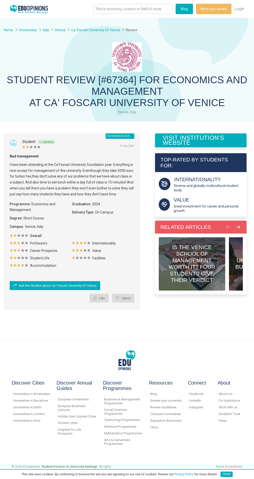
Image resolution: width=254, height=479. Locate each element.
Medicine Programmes (120, 426)
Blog (184, 9)
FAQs (154, 427)
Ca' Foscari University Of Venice (95, 30)
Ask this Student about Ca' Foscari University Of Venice (57, 285)
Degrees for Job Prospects (69, 431)
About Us (225, 394)
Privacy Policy (183, 474)
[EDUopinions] (29, 8)
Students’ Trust (229, 414)
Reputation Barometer (166, 420)
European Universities (73, 399)
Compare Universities (165, 414)
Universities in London (29, 414)
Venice (60, 30)
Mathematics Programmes (123, 433)
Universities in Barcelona (30, 400)
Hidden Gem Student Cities (77, 416)
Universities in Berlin (27, 407)
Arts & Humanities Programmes (117, 442)
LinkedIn (195, 400)
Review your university (166, 400)
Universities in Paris (26, 420)
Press (223, 420)
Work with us (228, 407)
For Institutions (229, 400)
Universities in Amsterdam (31, 394)
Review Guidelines (163, 407)
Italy (46, 30)
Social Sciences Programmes (115, 412)
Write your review (213, 9)
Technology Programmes (122, 420)
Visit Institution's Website (193, 140)
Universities (28, 30)
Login (239, 8)
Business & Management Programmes (122, 401)
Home (8, 30)
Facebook (196, 394)
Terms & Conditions (229, 466)
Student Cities (68, 423)
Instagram (196, 407)
